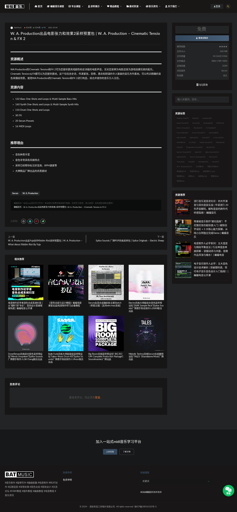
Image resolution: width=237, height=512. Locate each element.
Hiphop (194, 137)
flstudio (198, 128)
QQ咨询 (203, 85)
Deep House (183, 123)
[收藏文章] (23, 221)
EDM (220, 123)
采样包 (202, 176)
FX (45, 28)
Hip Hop (181, 137)
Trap (191, 162)
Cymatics (207, 118)
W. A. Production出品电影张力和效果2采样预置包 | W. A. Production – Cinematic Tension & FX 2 (64, 207)
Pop (180, 147)
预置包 (215, 176)
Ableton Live (183, 118)
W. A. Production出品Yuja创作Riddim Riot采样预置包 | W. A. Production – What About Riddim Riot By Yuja (45, 243)
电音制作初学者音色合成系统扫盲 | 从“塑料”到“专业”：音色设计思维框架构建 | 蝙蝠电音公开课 (25, 306)
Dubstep (208, 123)
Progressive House (194, 147)
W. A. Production (30, 193)
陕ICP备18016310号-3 (145, 507)
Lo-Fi (192, 142)
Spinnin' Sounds (184, 152)
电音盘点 (181, 171)
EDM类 (29, 28)
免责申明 (67, 480)
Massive (220, 142)
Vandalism (203, 162)
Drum (196, 123)
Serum (15, 193)
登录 (97, 397)
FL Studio (211, 128)
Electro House (183, 128)
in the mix (218, 137)
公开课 (200, 166)
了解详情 (127, 452)
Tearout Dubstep (197, 157)
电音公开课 (212, 166)
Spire (198, 152)
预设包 (180, 181)
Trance (180, 162)
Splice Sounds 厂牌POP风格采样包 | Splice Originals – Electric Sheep (130, 241)
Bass (195, 118)
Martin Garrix (206, 142)
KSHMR (181, 142)
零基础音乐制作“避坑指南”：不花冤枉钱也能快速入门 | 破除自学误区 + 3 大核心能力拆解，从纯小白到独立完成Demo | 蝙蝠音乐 (211, 229)
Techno (213, 157)
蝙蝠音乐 (18, 207)
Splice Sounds (212, 152)
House (206, 137)
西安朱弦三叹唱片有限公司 (102, 507)
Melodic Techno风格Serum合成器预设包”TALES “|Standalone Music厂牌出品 (146, 357)
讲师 (191, 176)
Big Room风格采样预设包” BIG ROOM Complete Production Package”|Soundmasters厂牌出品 (105, 357)
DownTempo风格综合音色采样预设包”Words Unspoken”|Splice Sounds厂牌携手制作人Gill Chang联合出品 (25, 357)
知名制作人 (209, 171)
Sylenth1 (181, 157)
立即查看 (110, 452)
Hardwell (213, 133)
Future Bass (182, 133)
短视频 (180, 176)
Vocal (215, 162)
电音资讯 (194, 171)
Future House (198, 133)
